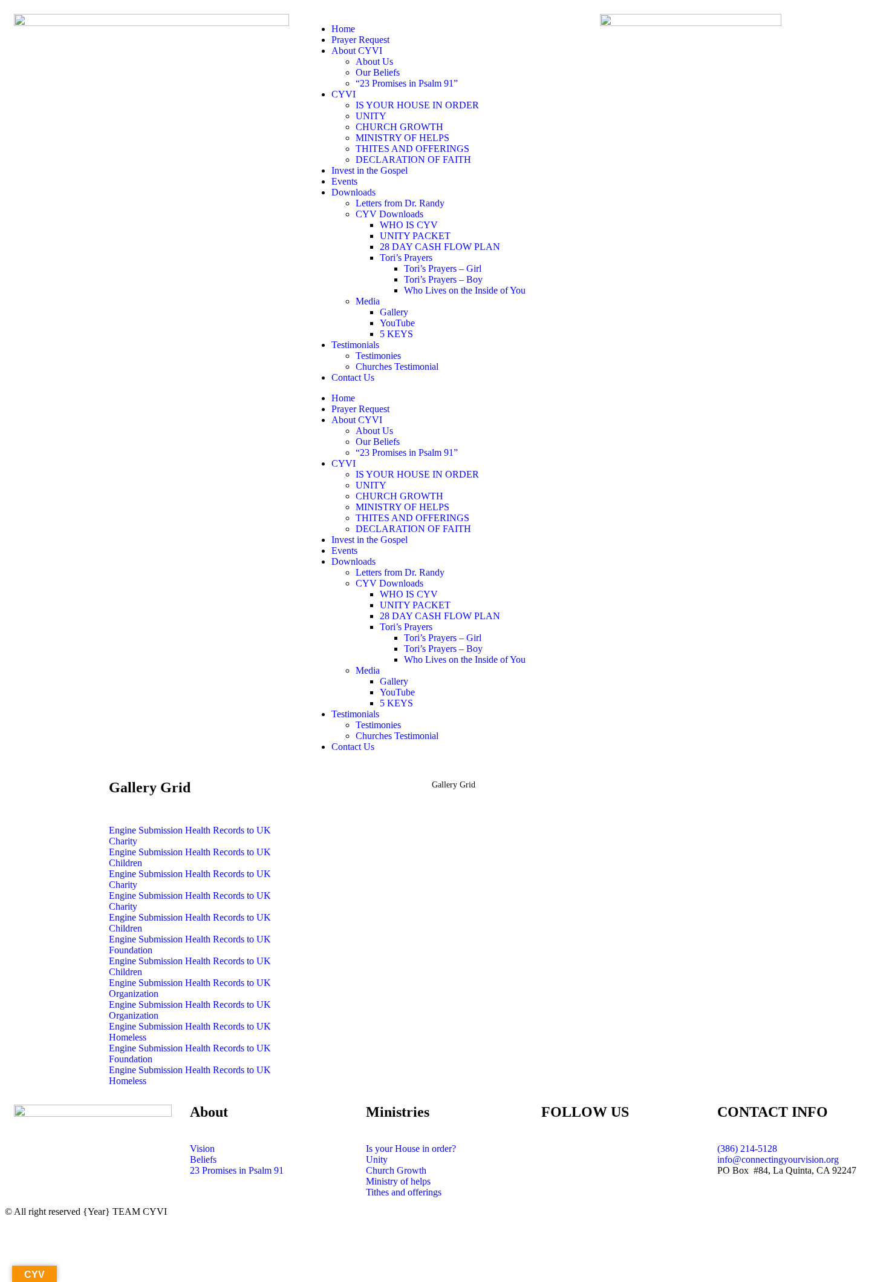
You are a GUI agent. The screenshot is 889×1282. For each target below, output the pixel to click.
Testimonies (378, 355)
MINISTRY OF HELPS (402, 138)
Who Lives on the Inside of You (465, 290)
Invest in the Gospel (369, 170)
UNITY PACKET (415, 236)
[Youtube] (589, 1158)
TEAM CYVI (139, 1211)
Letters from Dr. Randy (400, 203)
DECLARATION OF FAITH (413, 159)
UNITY (371, 116)
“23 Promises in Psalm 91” (407, 83)
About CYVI (356, 50)
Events (344, 181)
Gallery (394, 312)
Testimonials (355, 345)
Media (368, 301)
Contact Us (352, 377)
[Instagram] (622, 1158)
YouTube (397, 323)
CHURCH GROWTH (399, 127)
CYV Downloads (389, 214)
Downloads (353, 192)
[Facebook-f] (556, 1158)
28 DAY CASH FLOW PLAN (440, 247)
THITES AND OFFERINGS (412, 148)
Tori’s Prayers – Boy (443, 279)
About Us (374, 61)
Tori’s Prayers (406, 257)
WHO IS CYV (409, 225)
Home (343, 29)
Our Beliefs (378, 72)
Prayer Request (360, 40)
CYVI (343, 94)
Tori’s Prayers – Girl (442, 268)
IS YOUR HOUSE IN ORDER (417, 105)
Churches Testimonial (397, 366)
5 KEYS (396, 334)
